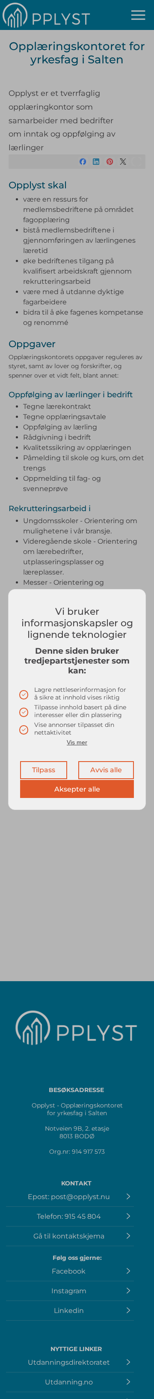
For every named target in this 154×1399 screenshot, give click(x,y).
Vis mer (77, 742)
